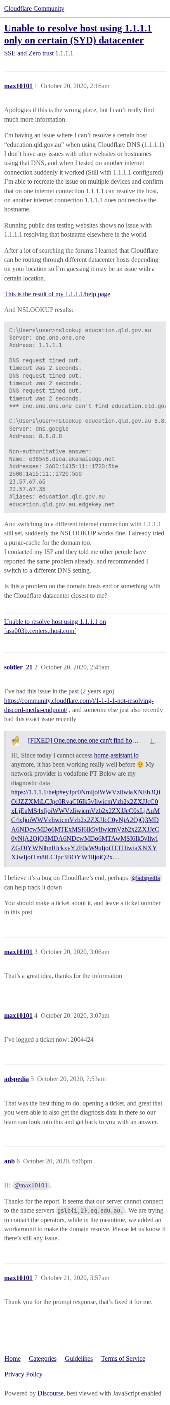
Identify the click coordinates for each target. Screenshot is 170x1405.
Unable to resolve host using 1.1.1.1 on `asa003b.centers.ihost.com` (55, 626)
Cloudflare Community (34, 8)
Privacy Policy (23, 1374)
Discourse (51, 1393)
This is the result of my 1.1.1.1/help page (57, 293)
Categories (43, 1358)
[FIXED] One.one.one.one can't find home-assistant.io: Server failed (86, 740)
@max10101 (31, 1185)
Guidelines (79, 1358)
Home (13, 1358)
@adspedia (146, 878)
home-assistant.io (116, 755)
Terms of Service (123, 1358)
